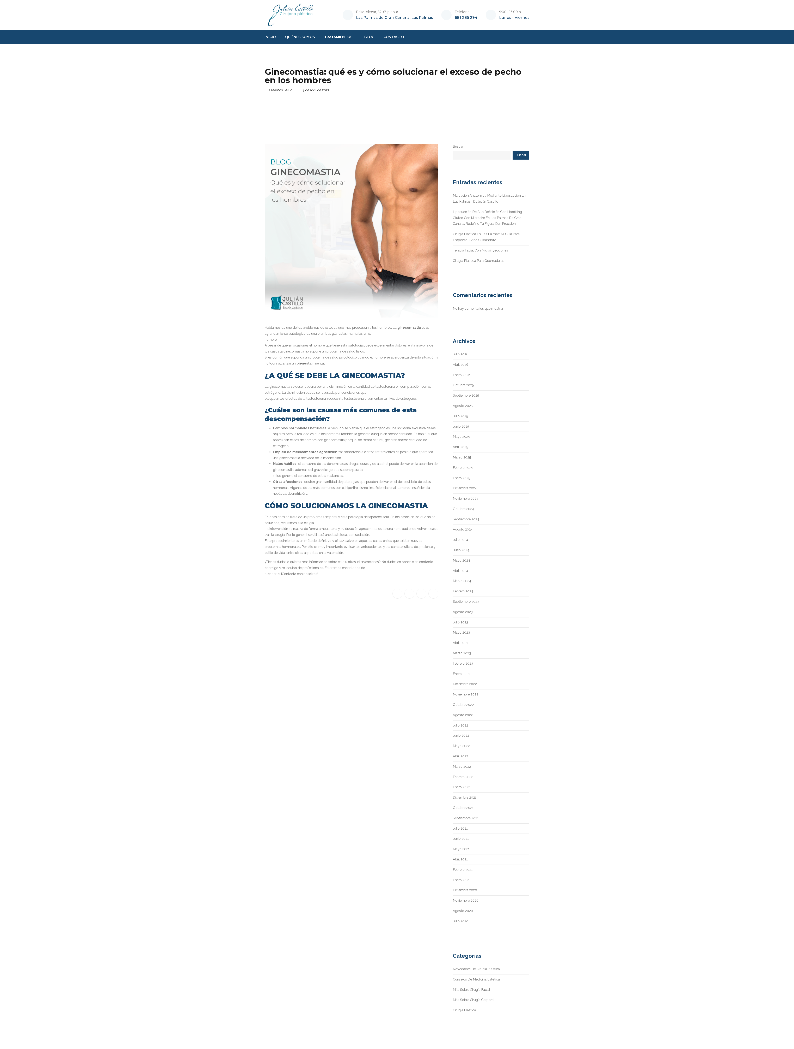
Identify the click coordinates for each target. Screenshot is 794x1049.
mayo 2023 (461, 632)
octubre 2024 (463, 509)
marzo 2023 (462, 653)
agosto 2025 (463, 406)
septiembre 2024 (466, 519)
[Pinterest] (433, 594)
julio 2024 (460, 540)
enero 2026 (461, 375)
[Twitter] (409, 594)
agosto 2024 (463, 529)
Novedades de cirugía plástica (476, 969)
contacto (426, 562)
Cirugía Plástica (464, 1010)
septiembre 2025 (466, 395)
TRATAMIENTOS (338, 37)
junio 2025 (461, 426)
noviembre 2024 (465, 498)
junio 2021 (461, 839)
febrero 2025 (463, 468)
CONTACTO (394, 37)
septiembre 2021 (466, 818)
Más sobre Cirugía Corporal (473, 1000)
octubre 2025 (463, 385)
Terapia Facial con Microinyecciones (480, 250)
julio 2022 (460, 725)
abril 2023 (460, 643)
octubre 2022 (463, 705)
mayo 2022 (461, 746)
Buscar (458, 146)
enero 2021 (461, 880)
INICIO (270, 37)
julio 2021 (460, 828)
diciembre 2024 (465, 488)
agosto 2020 (463, 911)
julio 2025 (460, 416)
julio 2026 (460, 354)
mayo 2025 (461, 437)
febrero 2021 (463, 870)
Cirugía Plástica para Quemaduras (478, 261)
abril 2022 (460, 756)
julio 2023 (460, 622)
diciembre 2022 (465, 684)
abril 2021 (460, 859)
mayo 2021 (461, 849)
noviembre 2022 (465, 694)
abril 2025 (460, 447)
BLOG (369, 37)
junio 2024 (461, 550)
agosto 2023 (463, 612)
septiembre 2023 (466, 602)
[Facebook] (397, 594)
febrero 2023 (463, 663)
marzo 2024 (462, 581)
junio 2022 (461, 735)
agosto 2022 (463, 715)
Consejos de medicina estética (476, 979)
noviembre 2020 (465, 900)
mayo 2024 (461, 560)
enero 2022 (461, 787)
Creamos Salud (280, 90)
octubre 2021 (463, 808)
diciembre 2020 (465, 890)
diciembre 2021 (464, 797)
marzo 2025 (462, 457)
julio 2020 (460, 921)
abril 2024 (460, 571)
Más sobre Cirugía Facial (471, 990)
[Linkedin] (421, 594)
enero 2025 (461, 478)
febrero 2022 (463, 777)
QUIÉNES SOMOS (300, 37)
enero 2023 (461, 674)
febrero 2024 (463, 591)
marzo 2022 (462, 767)
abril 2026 (460, 365)
